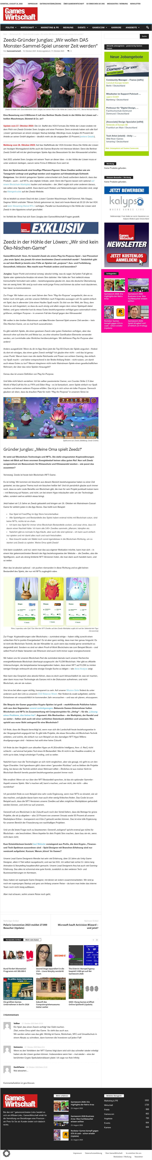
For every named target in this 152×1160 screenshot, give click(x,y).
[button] (147, 27)
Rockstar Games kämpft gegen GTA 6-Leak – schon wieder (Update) (113, 324)
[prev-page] (93, 939)
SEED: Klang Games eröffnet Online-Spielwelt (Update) (81, 1003)
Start (5, 34)
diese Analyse (81, 669)
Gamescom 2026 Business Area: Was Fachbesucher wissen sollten (137, 297)
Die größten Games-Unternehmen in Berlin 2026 (16, 1003)
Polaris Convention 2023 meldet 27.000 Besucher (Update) (25, 926)
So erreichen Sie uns (95, 4)
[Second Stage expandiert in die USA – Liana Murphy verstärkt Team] (51, 955)
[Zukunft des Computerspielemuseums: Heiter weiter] (51, 989)
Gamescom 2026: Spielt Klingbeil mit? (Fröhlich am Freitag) (137, 323)
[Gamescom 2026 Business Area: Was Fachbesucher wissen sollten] (138, 285)
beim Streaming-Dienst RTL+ (21, 206)
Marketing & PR (50, 27)
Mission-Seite (72, 690)
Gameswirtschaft (14, 51)
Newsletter (135, 4)
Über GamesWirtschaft (74, 4)
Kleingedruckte (14, 191)
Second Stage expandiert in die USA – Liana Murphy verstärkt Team (50, 971)
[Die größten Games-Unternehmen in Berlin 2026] (18, 989)
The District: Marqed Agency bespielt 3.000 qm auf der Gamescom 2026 (82, 971)
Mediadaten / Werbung (117, 4)
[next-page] (96, 939)
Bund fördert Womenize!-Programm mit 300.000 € (15, 969)
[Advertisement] (98, 14)
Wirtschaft (27, 27)
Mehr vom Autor (32, 940)
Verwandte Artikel (13, 940)
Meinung (68, 27)
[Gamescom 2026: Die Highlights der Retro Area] (114, 285)
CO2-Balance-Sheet (47, 694)
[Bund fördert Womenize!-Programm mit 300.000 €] (18, 955)
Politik (10, 27)
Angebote (131, 27)
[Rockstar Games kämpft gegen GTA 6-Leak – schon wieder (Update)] (114, 312)
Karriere (116, 27)
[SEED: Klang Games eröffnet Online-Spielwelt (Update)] (83, 989)
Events (82, 27)
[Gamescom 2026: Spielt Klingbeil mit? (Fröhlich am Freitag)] (138, 312)
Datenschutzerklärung (50, 4)
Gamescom (98, 27)
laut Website (39, 844)
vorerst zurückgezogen (41, 708)
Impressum (32, 4)
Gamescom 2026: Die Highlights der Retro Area (113, 296)
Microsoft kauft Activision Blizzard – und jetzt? (78, 926)
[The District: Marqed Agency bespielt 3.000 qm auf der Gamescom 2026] (83, 955)
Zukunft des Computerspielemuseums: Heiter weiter (48, 1004)
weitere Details (87, 136)
